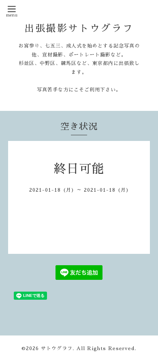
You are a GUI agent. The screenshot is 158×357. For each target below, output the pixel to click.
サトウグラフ (57, 348)
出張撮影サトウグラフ (79, 28)
